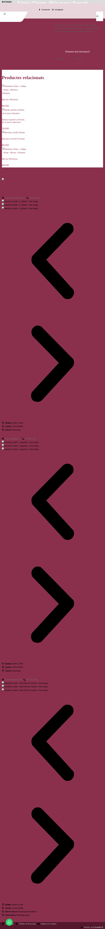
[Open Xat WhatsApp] (9, 922)
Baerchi (86, 59)
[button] (52, 261)
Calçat (66, 59)
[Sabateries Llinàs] (15, 14)
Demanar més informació (77, 51)
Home (72, 59)
